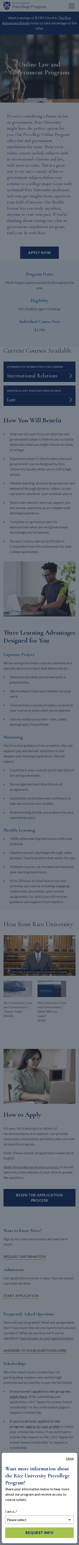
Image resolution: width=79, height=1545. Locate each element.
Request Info (39, 1533)
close (70, 1458)
